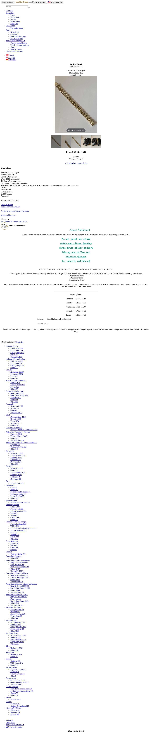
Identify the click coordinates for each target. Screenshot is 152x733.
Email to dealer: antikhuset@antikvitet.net (10, 206)
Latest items (14, 17)
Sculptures (15, 460)
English (11, 58)
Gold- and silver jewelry (76, 243)
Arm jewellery (17, 610)
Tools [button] (8, 30)
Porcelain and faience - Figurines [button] (18, 560)
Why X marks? (16, 49)
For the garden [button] (11, 667)
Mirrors (14, 515)
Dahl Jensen (17, 565)
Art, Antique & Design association (14, 221)
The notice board (16, 28)
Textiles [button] (9, 659)
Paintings (16, 458)
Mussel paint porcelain (76, 239)
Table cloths (16, 663)
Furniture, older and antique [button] (16, 522)
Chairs (15, 518)
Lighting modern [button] (12, 346)
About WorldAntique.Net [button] (15, 41)
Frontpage (9, 11)
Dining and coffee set (76, 252)
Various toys (17, 483)
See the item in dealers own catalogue (15, 211)
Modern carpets (17, 680)
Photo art (15, 704)
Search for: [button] (10, 13)
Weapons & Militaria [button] (13, 708)
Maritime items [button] (11, 500)
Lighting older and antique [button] (16, 359)
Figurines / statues (17, 670)
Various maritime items (20, 503)
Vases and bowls (18, 436)
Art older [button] (9, 466)
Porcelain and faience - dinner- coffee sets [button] (21, 584)
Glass (13, 488)
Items (12, 15)
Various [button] (8, 697)
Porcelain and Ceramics (20, 492)
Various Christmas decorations (23, 430)
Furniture (14, 672)
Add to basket (70, 163)
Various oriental (18, 554)
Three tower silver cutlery (76, 248)
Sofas (14, 513)
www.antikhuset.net (8, 215)
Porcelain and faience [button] (14, 556)
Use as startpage (16, 39)
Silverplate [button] (10, 652)
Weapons (15, 712)
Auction (13, 19)
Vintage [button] (9, 702)
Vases (14, 421)
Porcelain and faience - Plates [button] (17, 573)
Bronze (15, 383)
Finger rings (16, 616)
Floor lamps (16, 350)
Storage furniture (18, 511)
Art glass (15, 423)
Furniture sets (16, 509)
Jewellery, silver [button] (12, 633)
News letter (14, 32)
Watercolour (16, 453)
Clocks (14, 693)
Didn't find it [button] (10, 26)
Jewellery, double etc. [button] (14, 607)
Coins (14, 547)
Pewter (14, 387)
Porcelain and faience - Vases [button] (17, 595)
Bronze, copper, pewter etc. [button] (16, 380)
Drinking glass (18, 417)
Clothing (15, 661)
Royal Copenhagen (19, 567)
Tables (15, 507)
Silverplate (16, 374)
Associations (15, 21)
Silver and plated (17, 494)
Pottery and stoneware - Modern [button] (18, 432)
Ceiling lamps (17, 353)
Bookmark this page (18, 36)
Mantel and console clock (21, 689)
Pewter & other (17, 496)
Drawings (15, 462)
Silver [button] (8, 646)
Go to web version (15, 727)
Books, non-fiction (19, 395)
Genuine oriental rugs (19, 682)
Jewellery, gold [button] (11, 620)
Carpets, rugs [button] (11, 678)
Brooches (15, 612)
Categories (19, 342)
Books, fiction (16, 393)
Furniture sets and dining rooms (23, 528)
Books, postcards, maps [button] (14, 391)
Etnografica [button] (10, 404)
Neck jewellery (17, 614)
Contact (13, 47)
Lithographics (17, 455)
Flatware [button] (9, 370)
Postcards (15, 398)
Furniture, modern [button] (12, 505)
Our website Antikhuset (76, 261)
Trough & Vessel (17, 674)
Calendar (13, 34)
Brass (14, 490)
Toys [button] (7, 481)
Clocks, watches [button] (12, 687)
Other (14, 355)
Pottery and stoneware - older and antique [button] (21, 443)
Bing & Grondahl (19, 562)
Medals (14, 545)
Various (15, 700)
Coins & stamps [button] (12, 541)
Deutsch (12, 60)
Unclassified (16, 357)
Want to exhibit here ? (18, 43)
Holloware (16, 648)
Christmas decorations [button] (14, 428)
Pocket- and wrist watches (21, 691)
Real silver (17, 372)
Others (15, 569)
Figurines (16, 434)
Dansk (11, 55)
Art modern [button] (10, 451)
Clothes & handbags (19, 706)
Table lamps (16, 348)
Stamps (14, 543)
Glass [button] (8, 415)
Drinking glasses (76, 256)
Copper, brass (17, 385)
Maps (14, 400)
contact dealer (82, 163)
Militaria (14, 710)
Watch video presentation (19, 45)
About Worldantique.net (15, 725)
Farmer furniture (18, 524)
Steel (13, 376)
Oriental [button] (9, 552)
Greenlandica (16, 406)
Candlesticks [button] (10, 485)
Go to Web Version (15, 51)
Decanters (15, 419)
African (14, 408)
